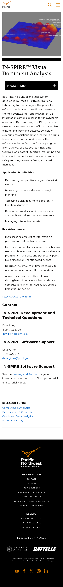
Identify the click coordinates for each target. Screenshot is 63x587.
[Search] (50, 5)
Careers (31, 483)
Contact (31, 479)
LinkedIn (46, 571)
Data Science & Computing (18, 412)
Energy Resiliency (31, 523)
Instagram (39, 571)
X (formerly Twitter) (31, 571)
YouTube (17, 571)
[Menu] (58, 5)
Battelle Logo (45, 549)
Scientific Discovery (31, 518)
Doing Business (31, 488)
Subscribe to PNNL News (33, 538)
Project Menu (16, 85)
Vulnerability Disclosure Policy (31, 501)
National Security (12, 420)
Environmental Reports (31, 492)
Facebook (24, 571)
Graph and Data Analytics (17, 416)
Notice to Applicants (31, 505)
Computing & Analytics (16, 407)
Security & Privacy (31, 497)
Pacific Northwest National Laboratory (7, 4)
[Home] (31, 457)
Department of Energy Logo (17, 549)
